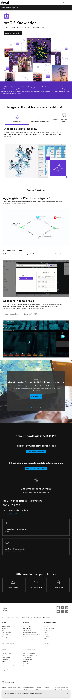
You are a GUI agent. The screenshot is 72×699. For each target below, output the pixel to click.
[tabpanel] (35, 152)
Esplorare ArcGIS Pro (31, 314)
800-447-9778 (11, 506)
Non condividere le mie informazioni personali (61, 689)
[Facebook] (58, 607)
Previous (28, 408)
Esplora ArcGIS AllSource (12, 314)
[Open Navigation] (69, 2)
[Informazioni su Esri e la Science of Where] (5, 610)
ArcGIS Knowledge (8, 8)
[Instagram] (62, 611)
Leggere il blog (36, 396)
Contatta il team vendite (12, 33)
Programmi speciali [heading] (29, 649)
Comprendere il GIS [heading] (50, 622)
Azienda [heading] (4, 649)
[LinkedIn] (66, 607)
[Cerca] (64, 2)
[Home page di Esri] (5, 2)
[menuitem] (12, 626)
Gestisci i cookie (46, 689)
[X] (62, 607)
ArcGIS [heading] (4, 622)
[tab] (17, 119)
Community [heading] (26, 622)
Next (44, 408)
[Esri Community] (58, 611)
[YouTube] (66, 611)
